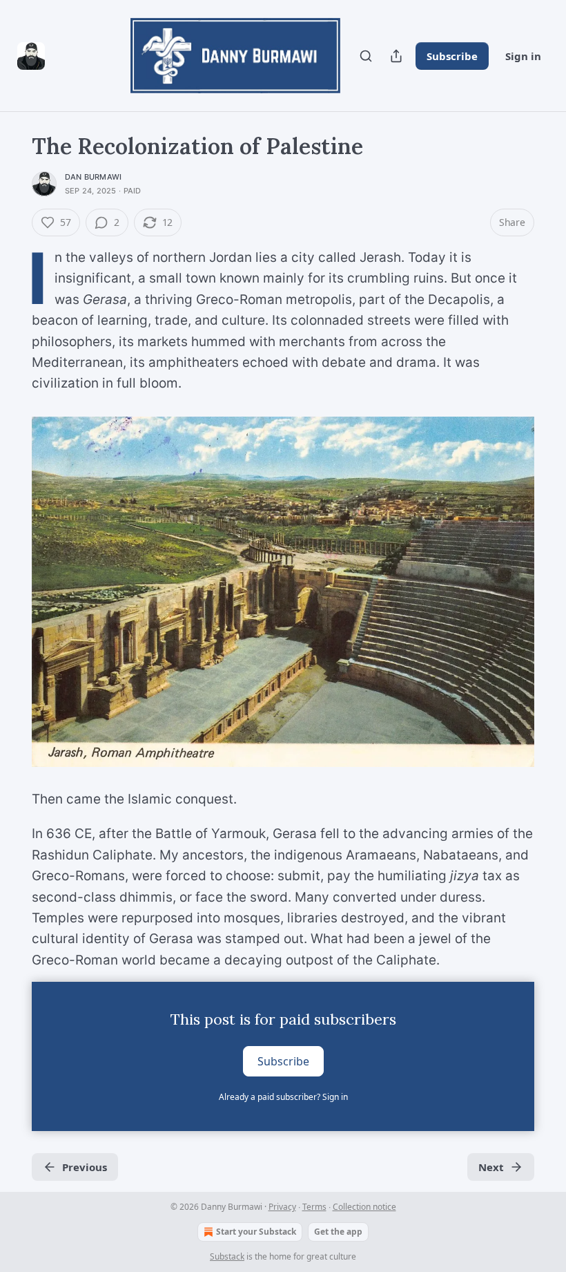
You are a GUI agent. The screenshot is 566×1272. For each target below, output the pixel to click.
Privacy (282, 1207)
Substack (227, 1256)
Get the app (338, 1231)
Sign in (523, 56)
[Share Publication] (396, 56)
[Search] (366, 56)
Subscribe (452, 56)
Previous (84, 1167)
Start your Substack (256, 1231)
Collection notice (364, 1207)
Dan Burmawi (93, 177)
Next (491, 1167)
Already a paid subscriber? (283, 1097)
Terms (314, 1207)
